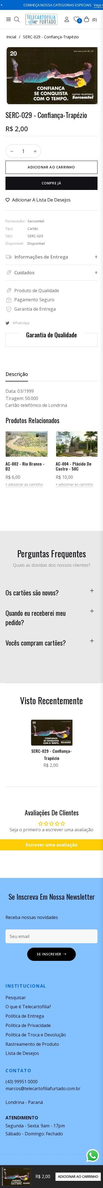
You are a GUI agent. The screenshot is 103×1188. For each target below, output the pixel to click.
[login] (64, 19)
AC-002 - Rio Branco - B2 (24, 466)
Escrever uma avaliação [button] (51, 845)
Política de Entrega (24, 1016)
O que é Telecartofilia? (28, 1007)
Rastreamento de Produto (32, 1044)
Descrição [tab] (16, 374)
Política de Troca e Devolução (35, 1035)
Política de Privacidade (28, 1025)
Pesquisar (15, 998)
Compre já (52, 183)
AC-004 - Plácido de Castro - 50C (73, 466)
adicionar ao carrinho (78, 1176)
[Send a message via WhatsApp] (92, 1155)
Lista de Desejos (22, 1053)
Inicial (11, 36)
